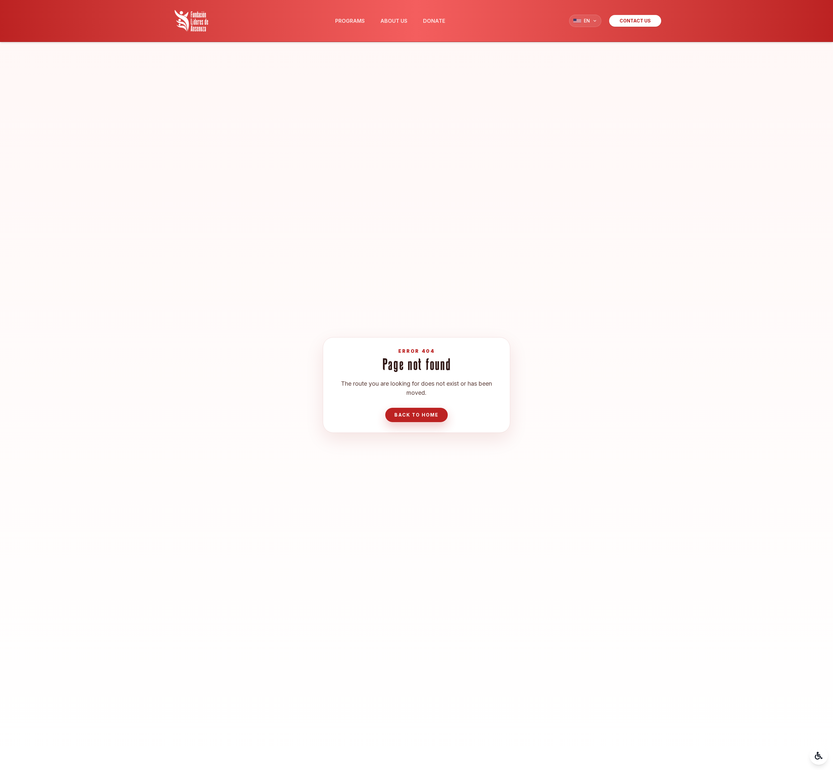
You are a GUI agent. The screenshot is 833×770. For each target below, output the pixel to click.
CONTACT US (635, 20)
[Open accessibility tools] (819, 756)
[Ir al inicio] (191, 21)
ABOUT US (393, 21)
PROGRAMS (350, 21)
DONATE (434, 21)
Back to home (416, 415)
